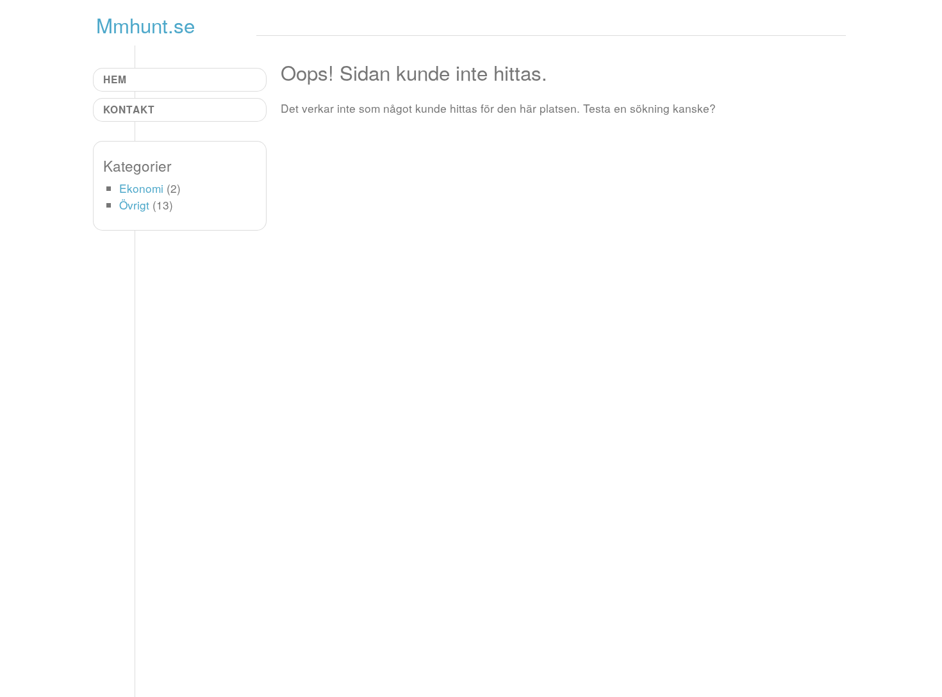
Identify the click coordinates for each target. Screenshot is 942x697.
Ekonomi (141, 188)
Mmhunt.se (145, 24)
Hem (115, 79)
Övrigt (134, 205)
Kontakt (129, 109)
